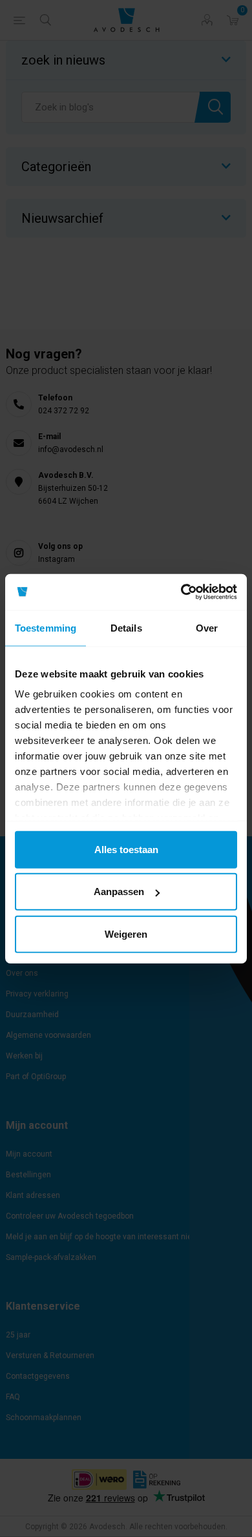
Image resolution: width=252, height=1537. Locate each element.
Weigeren (126, 933)
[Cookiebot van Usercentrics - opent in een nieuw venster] (181, 592)
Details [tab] (126, 627)
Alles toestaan (126, 848)
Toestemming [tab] (45, 627)
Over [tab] (207, 627)
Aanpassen (119, 891)
